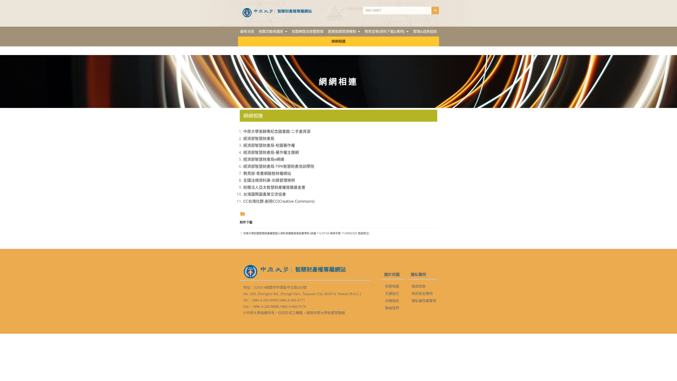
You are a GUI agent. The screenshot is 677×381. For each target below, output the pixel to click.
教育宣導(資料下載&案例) (385, 31)
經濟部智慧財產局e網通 (263, 159)
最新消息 (247, 31)
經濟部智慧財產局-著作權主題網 (271, 152)
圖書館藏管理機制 (342, 31)
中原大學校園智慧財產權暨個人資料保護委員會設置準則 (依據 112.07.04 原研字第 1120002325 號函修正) (306, 233)
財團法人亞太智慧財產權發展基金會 (274, 187)
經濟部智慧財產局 (258, 138)
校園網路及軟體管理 (308, 31)
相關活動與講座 (271, 31)
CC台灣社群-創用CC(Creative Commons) (279, 201)
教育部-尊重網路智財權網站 (267, 173)
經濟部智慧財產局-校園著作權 (269, 145)
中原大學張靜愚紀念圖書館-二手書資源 (276, 131)
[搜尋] (435, 10)
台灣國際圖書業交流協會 (264, 194)
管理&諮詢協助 (425, 31)
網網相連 (338, 41)
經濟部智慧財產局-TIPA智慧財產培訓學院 (278, 166)
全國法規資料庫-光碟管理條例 (269, 180)
